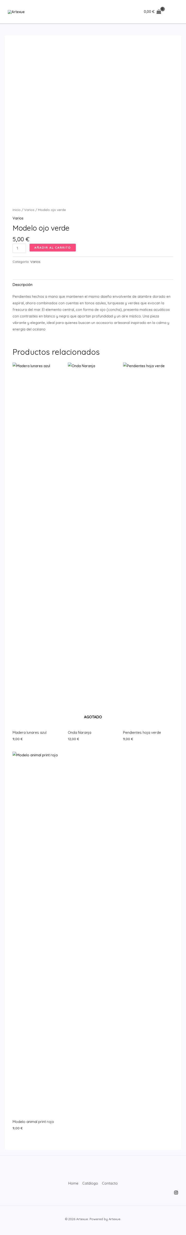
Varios (29, 210)
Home (73, 1183)
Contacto (110, 1183)
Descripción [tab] (22, 284)
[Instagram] (176, 1192)
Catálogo (90, 1183)
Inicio (17, 210)
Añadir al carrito (52, 247)
